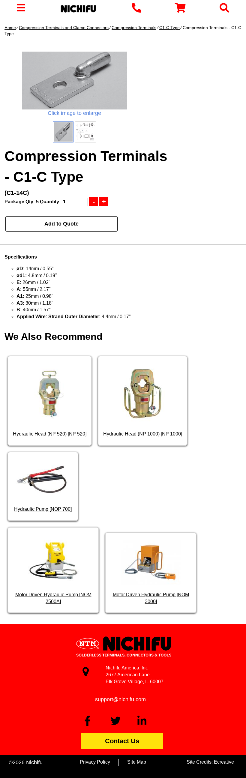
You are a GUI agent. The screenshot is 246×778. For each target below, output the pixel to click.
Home (10, 27)
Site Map (136, 762)
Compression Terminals (134, 27)
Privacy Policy (95, 762)
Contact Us (122, 741)
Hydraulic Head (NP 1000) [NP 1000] (142, 433)
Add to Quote (61, 224)
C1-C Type (169, 27)
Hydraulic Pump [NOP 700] (43, 509)
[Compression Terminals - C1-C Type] (74, 80)
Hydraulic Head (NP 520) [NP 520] (49, 433)
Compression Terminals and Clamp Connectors (64, 27)
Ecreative (224, 762)
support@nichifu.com (120, 699)
